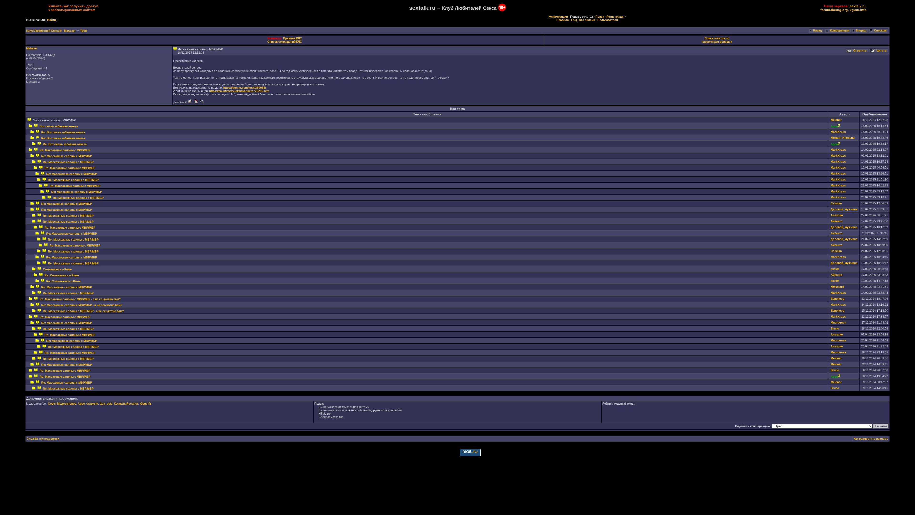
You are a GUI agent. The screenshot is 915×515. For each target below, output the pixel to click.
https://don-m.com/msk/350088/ (244, 87)
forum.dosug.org (834, 10)
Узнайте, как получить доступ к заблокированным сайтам (73, 8)
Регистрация (615, 16)
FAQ (574, 20)
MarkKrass (838, 132)
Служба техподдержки (43, 438)
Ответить (860, 50)
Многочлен (838, 322)
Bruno (835, 328)
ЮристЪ (145, 403)
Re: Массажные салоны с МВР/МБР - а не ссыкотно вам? (80, 299)
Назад (817, 30)
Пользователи (607, 20)
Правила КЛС (292, 38)
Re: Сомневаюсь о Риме (62, 275)
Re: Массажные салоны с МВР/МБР (65, 150)
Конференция (839, 30)
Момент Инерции (842, 137)
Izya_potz (106, 403)
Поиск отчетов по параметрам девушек (717, 40)
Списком (880, 30)
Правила (562, 20)
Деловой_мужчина (844, 209)
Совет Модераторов (62, 403)
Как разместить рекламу (871, 438)
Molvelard (837, 286)
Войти (51, 20)
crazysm (92, 403)
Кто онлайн (587, 20)
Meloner (31, 48)
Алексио (837, 215)
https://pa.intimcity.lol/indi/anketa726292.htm (239, 91)
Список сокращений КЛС (284, 41)
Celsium (836, 203)
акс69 (835, 269)
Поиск (599, 16)
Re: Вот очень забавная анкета (63, 132)
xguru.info (858, 10)
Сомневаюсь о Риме (57, 269)
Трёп (83, 30)
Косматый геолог (126, 403)
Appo (81, 403)
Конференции (558, 16)
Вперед (861, 30)
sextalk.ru (858, 6)
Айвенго (836, 221)
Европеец (837, 298)
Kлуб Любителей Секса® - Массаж (51, 30)
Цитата (881, 50)
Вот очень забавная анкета (59, 126)
